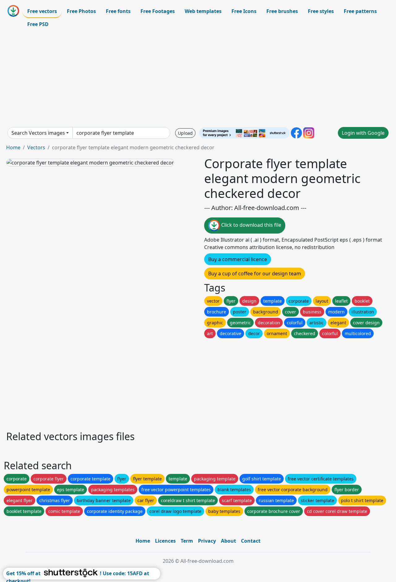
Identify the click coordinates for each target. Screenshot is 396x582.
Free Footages (157, 11)
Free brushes (282, 11)
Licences (165, 540)
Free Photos (81, 11)
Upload (185, 133)
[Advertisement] (198, 78)
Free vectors (42, 11)
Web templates (203, 11)
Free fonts (118, 11)
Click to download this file (250, 224)
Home (13, 147)
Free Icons (243, 11)
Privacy (207, 540)
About (228, 540)
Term (187, 540)
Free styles (321, 11)
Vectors (36, 147)
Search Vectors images (38, 132)
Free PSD (38, 24)
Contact (250, 540)
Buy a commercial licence (237, 259)
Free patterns (360, 11)
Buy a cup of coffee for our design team (254, 273)
